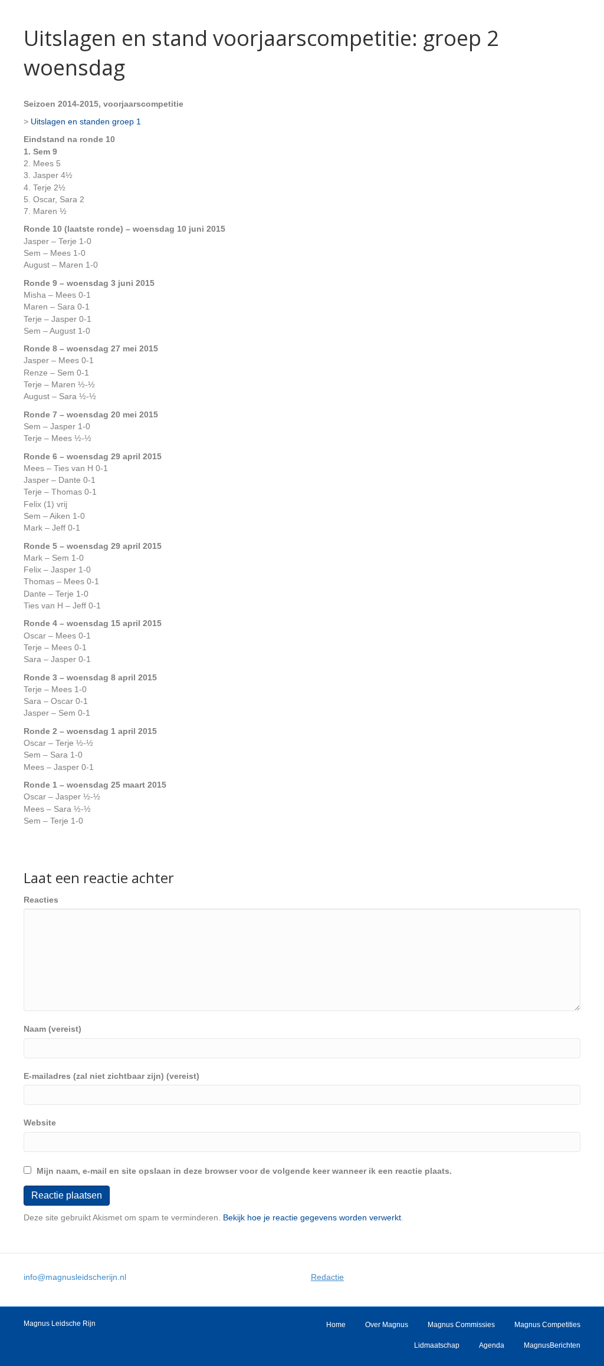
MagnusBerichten (552, 1345)
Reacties (41, 899)
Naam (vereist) (52, 1028)
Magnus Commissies (461, 1325)
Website (40, 1122)
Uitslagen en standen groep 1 (86, 121)
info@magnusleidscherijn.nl (75, 1277)
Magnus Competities (547, 1325)
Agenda (491, 1345)
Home (336, 1325)
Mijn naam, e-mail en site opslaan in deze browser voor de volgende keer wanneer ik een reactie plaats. (244, 1171)
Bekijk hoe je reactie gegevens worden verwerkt (312, 1217)
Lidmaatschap (436, 1345)
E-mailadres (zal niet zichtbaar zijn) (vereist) (111, 1076)
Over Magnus (386, 1325)
